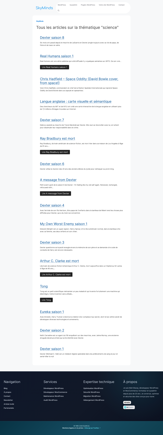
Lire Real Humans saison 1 (54, 67)
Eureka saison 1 (52, 312)
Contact (122, 5)
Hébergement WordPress (93, 400)
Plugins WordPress (88, 5)
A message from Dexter (58, 180)
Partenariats (9, 408)
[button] (58, 10)
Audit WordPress (50, 400)
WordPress (62, 5)
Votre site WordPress (107, 5)
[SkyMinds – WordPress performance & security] (44, 8)
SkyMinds (39, 21)
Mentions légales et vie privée (72, 428)
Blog (5, 388)
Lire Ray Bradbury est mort (55, 152)
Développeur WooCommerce (55, 392)
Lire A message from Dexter (55, 193)
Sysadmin (73, 5)
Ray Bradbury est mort (57, 138)
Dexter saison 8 (52, 37)
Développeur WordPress (54, 388)
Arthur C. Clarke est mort (59, 261)
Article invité (9, 404)
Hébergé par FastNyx (92, 428)
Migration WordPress (92, 396)
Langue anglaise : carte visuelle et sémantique (75, 101)
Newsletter (8, 400)
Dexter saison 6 (52, 164)
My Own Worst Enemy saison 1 (63, 224)
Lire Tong (46, 300)
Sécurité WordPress (91, 392)
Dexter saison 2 (52, 330)
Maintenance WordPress (54, 396)
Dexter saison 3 (52, 242)
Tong (44, 286)
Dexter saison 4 (52, 205)
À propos (7, 392)
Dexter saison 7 (52, 120)
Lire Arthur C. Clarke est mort (56, 274)
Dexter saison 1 (52, 349)
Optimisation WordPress (93, 388)
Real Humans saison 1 (56, 56)
